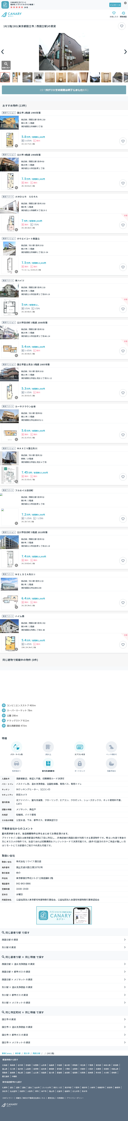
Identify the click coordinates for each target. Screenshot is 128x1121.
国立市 (27, 1053)
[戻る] (2, 52)
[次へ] (125, 52)
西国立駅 (36, 1053)
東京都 (18, 1053)
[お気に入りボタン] (122, 26)
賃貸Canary (7, 1053)
